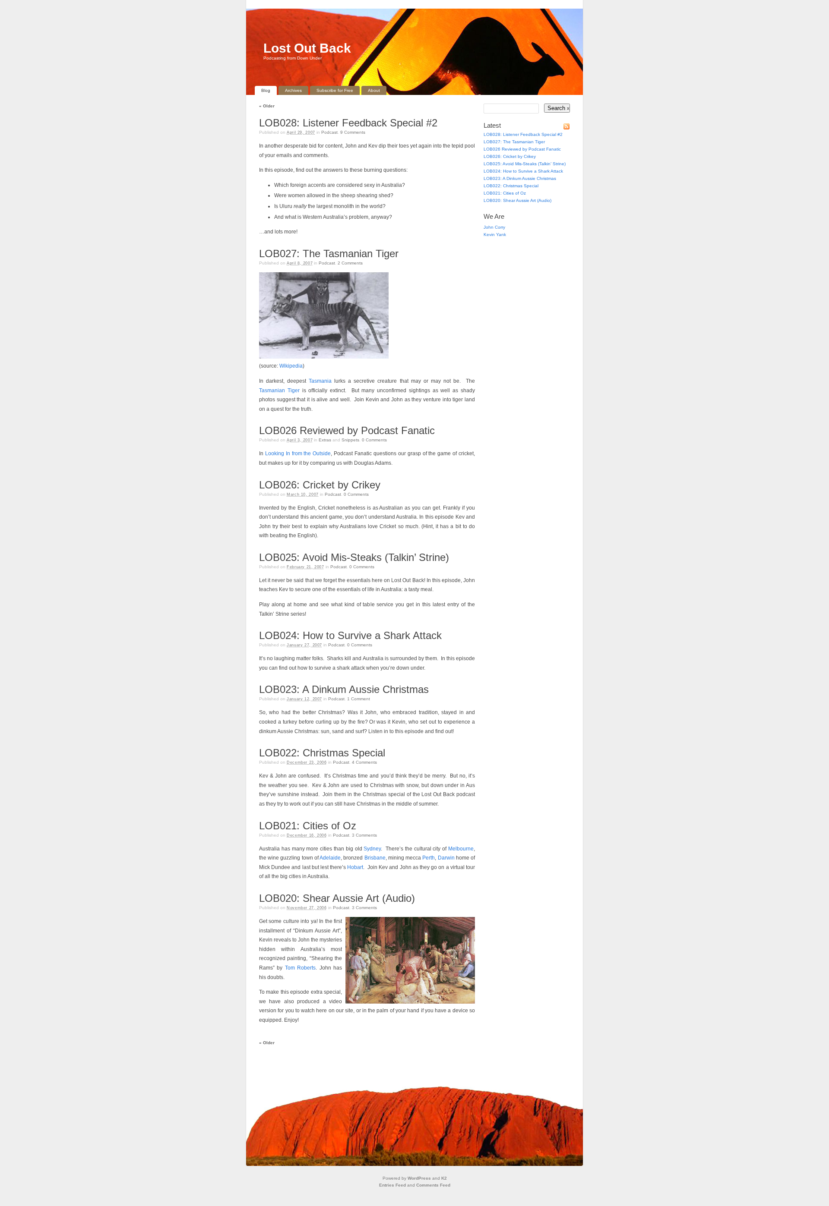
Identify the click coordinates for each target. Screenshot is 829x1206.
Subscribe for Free (334, 90)
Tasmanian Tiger (279, 390)
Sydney (372, 849)
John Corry (494, 227)
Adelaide (330, 858)
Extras (325, 440)
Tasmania (320, 381)
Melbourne (461, 849)
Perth (428, 858)
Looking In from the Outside (298, 453)
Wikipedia (291, 366)
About (374, 90)
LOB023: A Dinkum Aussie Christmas (344, 689)
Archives (293, 90)
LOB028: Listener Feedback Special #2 (348, 123)
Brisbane (375, 858)
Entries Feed (392, 1185)
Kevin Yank (495, 234)
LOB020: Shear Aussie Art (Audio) (337, 898)
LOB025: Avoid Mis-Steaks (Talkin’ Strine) (354, 557)
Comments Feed (433, 1185)
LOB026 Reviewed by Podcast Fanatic (347, 430)
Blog (265, 90)
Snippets (350, 440)
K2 (444, 1178)
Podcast (329, 132)
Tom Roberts (300, 968)
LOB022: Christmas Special (322, 753)
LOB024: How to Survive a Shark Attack (350, 635)
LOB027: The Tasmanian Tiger (329, 253)
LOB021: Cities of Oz (307, 825)
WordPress (419, 1178)
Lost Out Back (307, 48)
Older (267, 106)
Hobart (355, 867)
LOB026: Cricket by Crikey (319, 485)
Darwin (446, 858)
